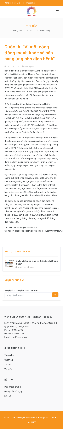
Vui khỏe (8, 369)
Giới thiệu (8, 360)
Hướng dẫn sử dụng (13, 391)
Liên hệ (7, 396)
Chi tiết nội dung (43, 30)
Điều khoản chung (12, 387)
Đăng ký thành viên (12, 3)
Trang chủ (17, 30)
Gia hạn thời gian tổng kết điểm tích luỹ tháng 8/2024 (37, 262)
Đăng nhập (31, 3)
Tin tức (29, 30)
